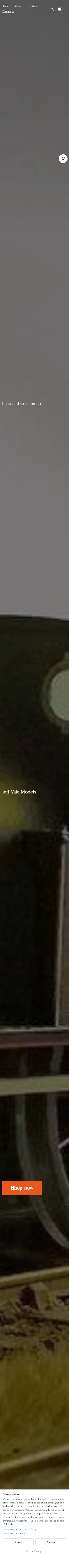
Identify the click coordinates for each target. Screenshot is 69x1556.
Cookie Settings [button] (34, 1551)
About (17, 6)
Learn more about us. (14, 1533)
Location (33, 6)
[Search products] (63, 158)
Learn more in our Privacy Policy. (20, 1529)
